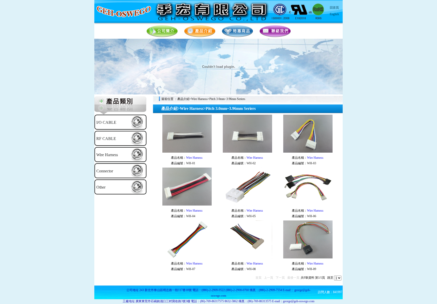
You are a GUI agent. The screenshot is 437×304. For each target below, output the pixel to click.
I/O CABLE (106, 122)
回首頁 (334, 7)
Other (100, 187)
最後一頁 (293, 277)
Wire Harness (107, 155)
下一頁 (280, 277)
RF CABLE (106, 138)
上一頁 (268, 277)
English (334, 14)
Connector (104, 171)
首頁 (258, 277)
